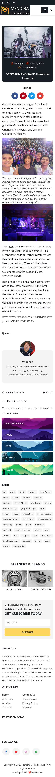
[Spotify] (36, 751)
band (8, 333)
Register (17, 407)
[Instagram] (8, 3)
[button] (14, 95)
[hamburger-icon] (44, 10)
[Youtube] (14, 3)
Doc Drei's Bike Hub (14, 589)
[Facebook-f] (3, 3)
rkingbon (38, 772)
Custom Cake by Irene (41, 589)
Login (28, 407)
